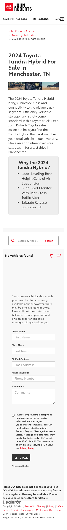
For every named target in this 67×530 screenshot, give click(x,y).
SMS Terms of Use (44, 509)
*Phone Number (20, 372)
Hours (58, 509)
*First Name (18, 331)
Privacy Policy (27, 447)
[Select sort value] (58, 255)
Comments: (18, 386)
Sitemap (41, 506)
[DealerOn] (12, 501)
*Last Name (18, 345)
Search (49, 240)
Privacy (51, 506)
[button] (15, 19)
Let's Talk (21, 457)
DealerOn (30, 506)
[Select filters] (51, 255)
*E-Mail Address (20, 358)
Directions (41, 19)
